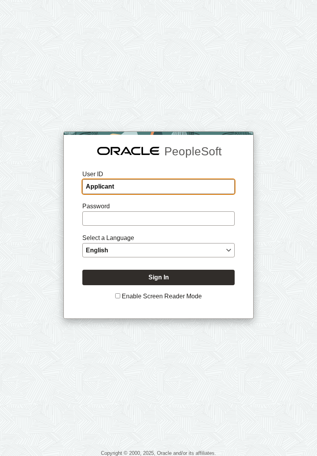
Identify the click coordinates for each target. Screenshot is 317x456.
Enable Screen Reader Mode (162, 296)
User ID (92, 174)
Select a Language (108, 238)
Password (96, 206)
